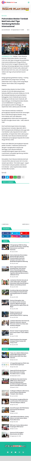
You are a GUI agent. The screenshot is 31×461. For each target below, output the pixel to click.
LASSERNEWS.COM (7, 56)
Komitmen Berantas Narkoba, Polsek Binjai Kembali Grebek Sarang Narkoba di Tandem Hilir (19, 293)
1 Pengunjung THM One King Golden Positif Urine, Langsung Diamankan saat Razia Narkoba (19, 247)
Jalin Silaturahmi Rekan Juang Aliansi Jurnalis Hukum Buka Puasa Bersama (19, 418)
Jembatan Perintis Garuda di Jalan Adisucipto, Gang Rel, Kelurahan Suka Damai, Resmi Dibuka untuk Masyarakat (19, 282)
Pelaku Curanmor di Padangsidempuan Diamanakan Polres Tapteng (19, 313)
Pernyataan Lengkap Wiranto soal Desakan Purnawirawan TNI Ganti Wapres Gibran (19, 401)
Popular (5, 349)
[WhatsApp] (15, 177)
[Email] (19, 177)
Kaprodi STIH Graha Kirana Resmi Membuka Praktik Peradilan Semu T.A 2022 (18, 372)
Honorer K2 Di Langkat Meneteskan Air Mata (17, 433)
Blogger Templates (16, 458)
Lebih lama (25, 224)
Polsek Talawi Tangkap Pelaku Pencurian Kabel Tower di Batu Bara (19, 332)
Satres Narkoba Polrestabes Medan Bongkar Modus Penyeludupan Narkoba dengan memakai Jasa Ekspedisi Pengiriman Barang (19, 258)
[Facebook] (3, 177)
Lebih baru (6, 224)
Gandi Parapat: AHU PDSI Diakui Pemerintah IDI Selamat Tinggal (19, 409)
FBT (26, 458)
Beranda (4, 16)
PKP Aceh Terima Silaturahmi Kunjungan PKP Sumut (19, 426)
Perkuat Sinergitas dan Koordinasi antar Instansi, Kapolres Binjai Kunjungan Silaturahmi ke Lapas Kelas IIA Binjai (19, 304)
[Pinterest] (11, 177)
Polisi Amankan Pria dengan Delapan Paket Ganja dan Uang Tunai (18, 341)
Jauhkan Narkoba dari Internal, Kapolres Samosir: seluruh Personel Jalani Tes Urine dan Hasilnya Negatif (19, 323)
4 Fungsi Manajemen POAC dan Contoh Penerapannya (19, 363)
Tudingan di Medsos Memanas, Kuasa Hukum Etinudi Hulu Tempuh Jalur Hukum (19, 392)
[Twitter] (7, 177)
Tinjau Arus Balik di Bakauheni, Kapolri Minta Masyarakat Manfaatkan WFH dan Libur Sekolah (19, 355)
